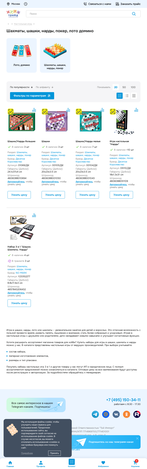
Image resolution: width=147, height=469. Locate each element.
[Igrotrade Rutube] (137, 414)
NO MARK (21, 272)
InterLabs (75, 449)
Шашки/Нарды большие (21, 141)
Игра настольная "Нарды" (119, 143)
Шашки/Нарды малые (88, 141)
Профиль (40, 466)
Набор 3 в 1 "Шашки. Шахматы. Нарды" (19, 248)
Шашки (46, 141)
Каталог (71, 466)
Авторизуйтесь (16, 181)
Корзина (135, 464)
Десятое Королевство (16, 160)
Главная (10, 466)
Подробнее (27, 453)
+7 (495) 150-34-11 (123, 400)
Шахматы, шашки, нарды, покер (19, 154)
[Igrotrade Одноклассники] (126, 414)
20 (115, 87)
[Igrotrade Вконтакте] (116, 414)
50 (124, 87)
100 (133, 87)
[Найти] (134, 14)
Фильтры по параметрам (30, 96)
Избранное (103, 466)
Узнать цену (19, 195)
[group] (21, 55)
